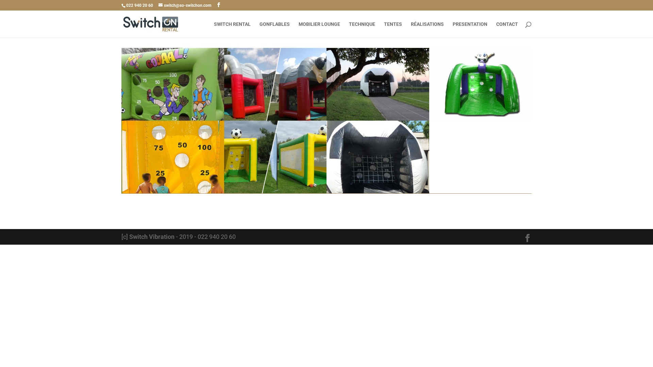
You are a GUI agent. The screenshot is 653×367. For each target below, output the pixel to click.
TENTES (393, 24)
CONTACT (507, 24)
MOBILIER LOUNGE (319, 24)
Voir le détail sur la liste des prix (326, 210)
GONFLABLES (274, 24)
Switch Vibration (151, 236)
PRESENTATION (470, 24)
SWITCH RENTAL (232, 24)
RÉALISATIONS (427, 24)
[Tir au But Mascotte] (480, 120)
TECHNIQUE (362, 24)
